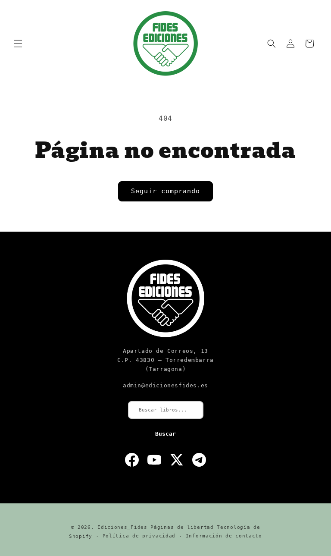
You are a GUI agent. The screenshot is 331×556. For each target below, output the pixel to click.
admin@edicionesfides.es (165, 385)
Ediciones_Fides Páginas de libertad (155, 527)
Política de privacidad (139, 536)
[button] (18, 43)
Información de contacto (224, 536)
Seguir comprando (165, 191)
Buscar (165, 433)
